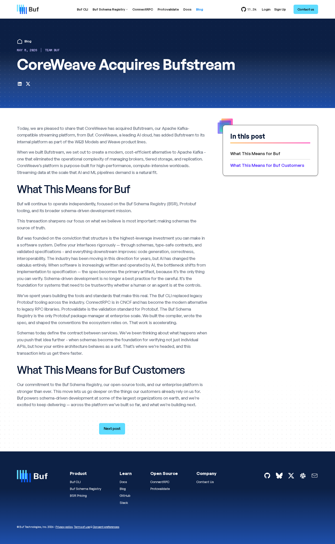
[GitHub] (267, 475)
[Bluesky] (279, 475)
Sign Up (280, 9)
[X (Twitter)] (291, 475)
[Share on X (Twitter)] (28, 84)
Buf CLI (82, 9)
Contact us (305, 9)
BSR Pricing (78, 495)
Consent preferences (106, 527)
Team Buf (52, 50)
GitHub (125, 495)
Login (266, 9)
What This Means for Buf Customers (267, 165)
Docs (187, 9)
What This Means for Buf (255, 153)
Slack (124, 503)
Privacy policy (64, 527)
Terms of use (82, 527)
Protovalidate (168, 9)
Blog (199, 9)
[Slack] (302, 475)
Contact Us (205, 482)
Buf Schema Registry (109, 9)
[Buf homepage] (32, 477)
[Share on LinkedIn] (20, 84)
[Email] (314, 475)
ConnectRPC (142, 9)
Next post (112, 428)
